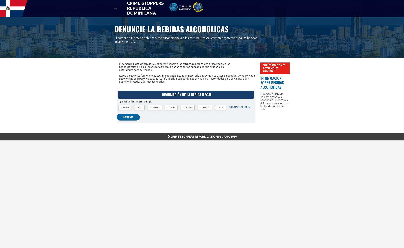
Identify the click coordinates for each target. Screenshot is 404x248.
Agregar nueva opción (239, 107)
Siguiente (128, 117)
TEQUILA (189, 107)
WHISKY (125, 107)
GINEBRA (156, 107)
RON (140, 107)
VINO (221, 107)
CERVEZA (206, 107)
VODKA (172, 107)
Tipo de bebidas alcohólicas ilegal (135, 102)
